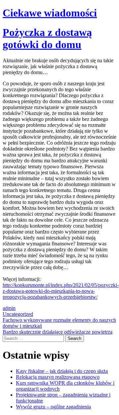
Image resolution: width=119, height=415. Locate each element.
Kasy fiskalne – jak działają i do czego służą (62, 371)
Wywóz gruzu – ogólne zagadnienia (53, 406)
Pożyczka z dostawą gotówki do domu (47, 38)
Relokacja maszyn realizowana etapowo (57, 377)
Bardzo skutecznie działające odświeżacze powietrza (57, 332)
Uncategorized (18, 314)
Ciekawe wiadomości (50, 13)
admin (9, 308)
